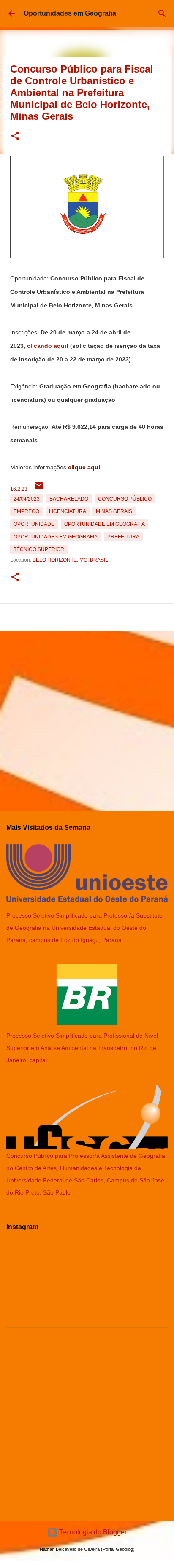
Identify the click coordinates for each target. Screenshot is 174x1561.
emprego (26, 511)
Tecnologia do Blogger (92, 1532)
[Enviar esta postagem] (39, 489)
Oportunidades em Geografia (70, 13)
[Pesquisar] (162, 13)
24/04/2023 (27, 499)
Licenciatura (67, 511)
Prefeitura (123, 537)
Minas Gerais (114, 511)
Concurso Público (125, 499)
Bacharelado (68, 499)
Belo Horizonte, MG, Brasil (70, 560)
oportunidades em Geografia (56, 537)
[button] (15, 136)
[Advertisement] (87, 718)
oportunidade (34, 524)
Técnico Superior (39, 549)
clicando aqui (46, 345)
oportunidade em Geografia (104, 524)
